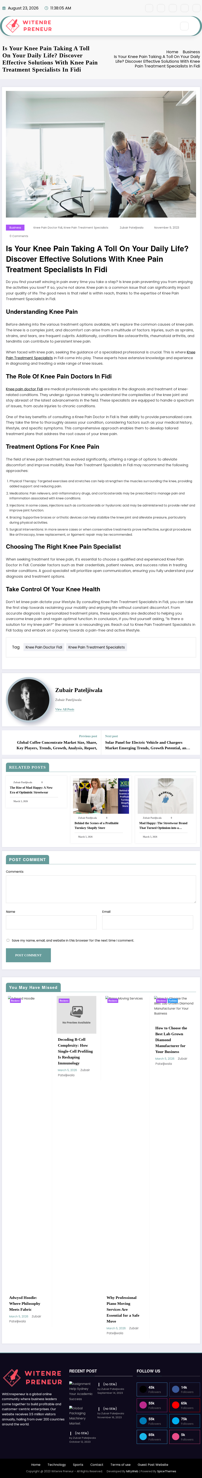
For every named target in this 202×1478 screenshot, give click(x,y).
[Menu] (172, 26)
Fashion (118, 1000)
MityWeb (132, 1471)
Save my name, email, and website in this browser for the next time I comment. (73, 940)
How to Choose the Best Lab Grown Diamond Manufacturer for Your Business (116, 1040)
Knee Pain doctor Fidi (48, 228)
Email (106, 911)
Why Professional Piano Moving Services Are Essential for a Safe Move (68, 1309)
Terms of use (120, 1464)
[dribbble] (173, 8)
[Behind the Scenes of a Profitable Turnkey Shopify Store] (101, 795)
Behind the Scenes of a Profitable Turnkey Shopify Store (97, 825)
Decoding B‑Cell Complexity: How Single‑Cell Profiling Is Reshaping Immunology (20, 1051)
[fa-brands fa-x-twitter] (161, 8)
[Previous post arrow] (7, 742)
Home (35, 1464)
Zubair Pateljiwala (131, 228)
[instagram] (185, 8)
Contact (96, 1464)
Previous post (88, 736)
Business (15, 228)
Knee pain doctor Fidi (24, 389)
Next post (111, 736)
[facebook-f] (149, 8)
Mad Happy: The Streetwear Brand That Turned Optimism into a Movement (163, 825)
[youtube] (196, 8)
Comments (14, 871)
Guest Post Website (153, 1464)
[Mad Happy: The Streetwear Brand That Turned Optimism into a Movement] (166, 795)
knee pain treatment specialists (86, 228)
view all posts (64, 709)
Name (10, 911)
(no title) (110, 1384)
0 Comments (19, 236)
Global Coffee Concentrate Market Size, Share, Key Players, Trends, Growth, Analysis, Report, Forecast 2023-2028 (57, 745)
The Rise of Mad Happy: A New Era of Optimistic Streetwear (31, 790)
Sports (78, 1464)
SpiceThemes (166, 1471)
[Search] (184, 26)
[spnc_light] (196, 26)
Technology (57, 1464)
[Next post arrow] (194, 742)
